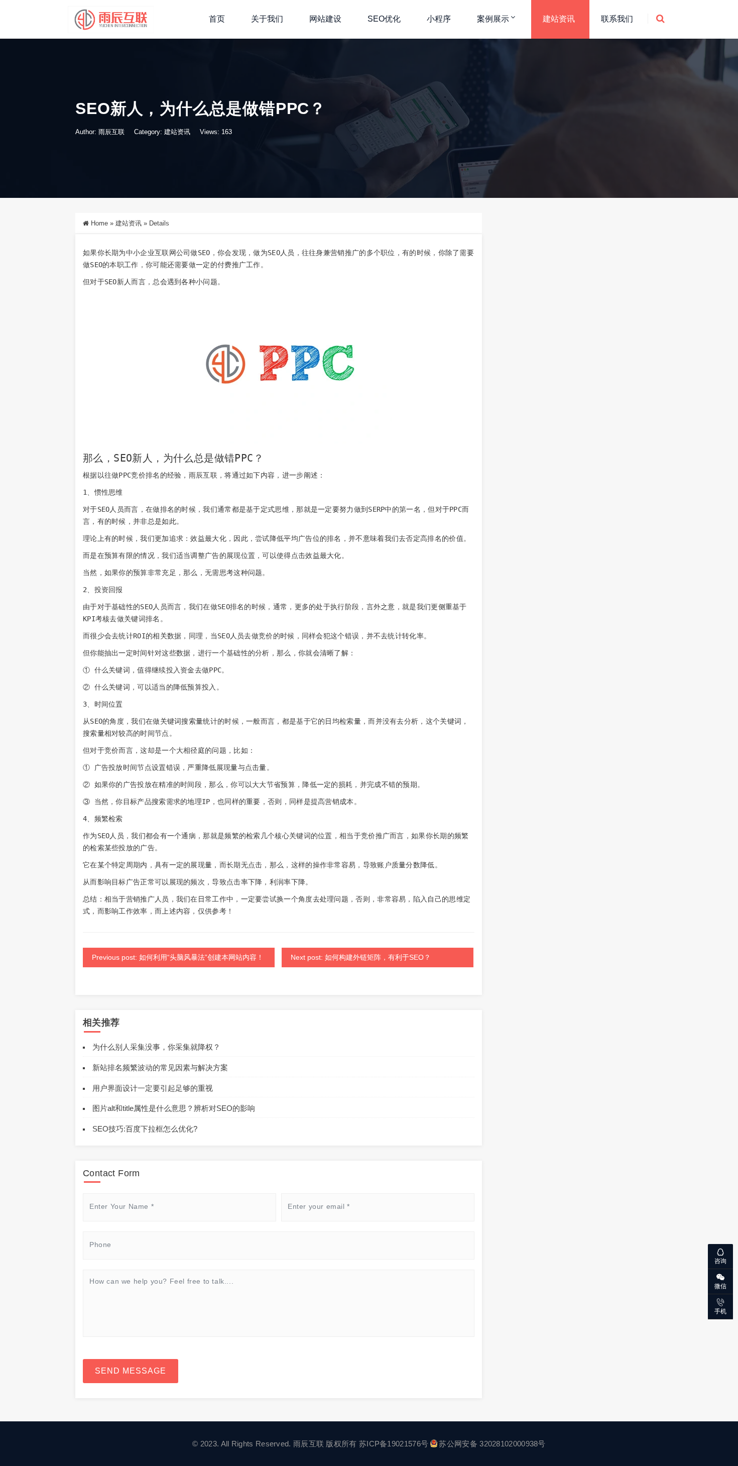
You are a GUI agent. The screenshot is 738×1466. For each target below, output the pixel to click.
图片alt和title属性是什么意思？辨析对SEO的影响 (173, 1108)
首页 (217, 19)
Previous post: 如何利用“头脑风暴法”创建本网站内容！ (178, 957)
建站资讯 (559, 19)
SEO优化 (384, 19)
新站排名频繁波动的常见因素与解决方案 (160, 1067)
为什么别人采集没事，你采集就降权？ (156, 1047)
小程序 (439, 19)
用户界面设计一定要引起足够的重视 (152, 1088)
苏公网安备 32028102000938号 (492, 1443)
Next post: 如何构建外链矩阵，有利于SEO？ (361, 957)
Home (99, 223)
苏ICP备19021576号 (393, 1443)
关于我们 (267, 19)
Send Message (130, 1371)
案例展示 (493, 19)
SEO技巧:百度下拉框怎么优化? (144, 1128)
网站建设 (325, 19)
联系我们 (617, 19)
